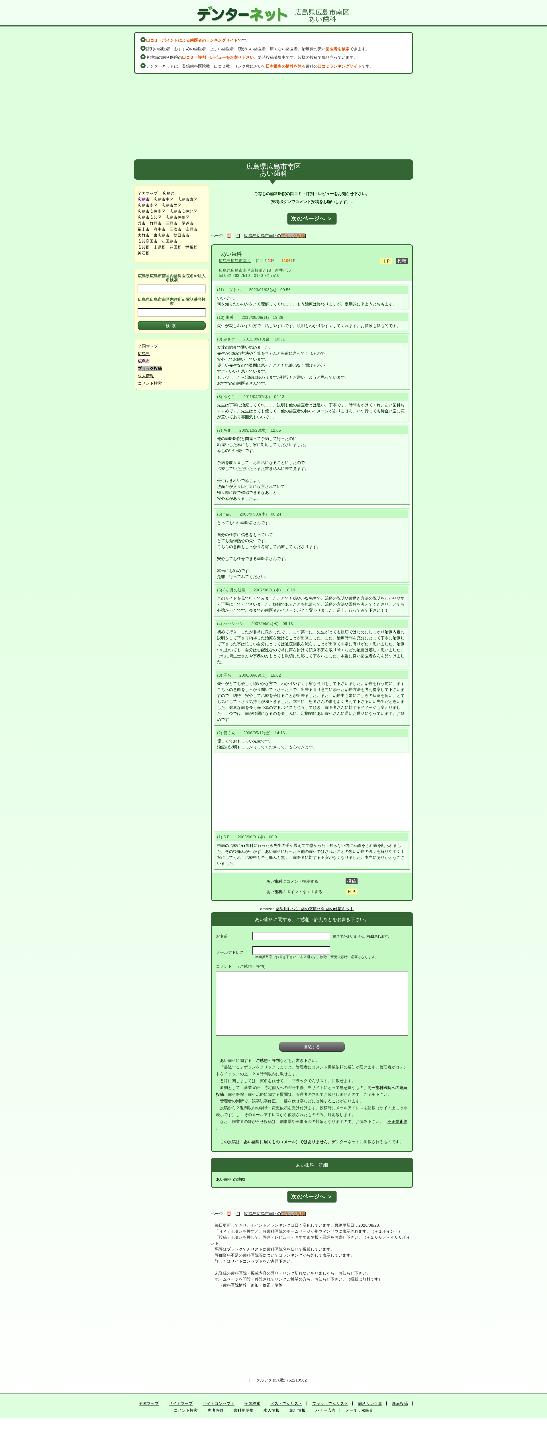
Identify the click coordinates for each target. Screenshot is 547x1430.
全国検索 (252, 1403)
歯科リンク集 (370, 1403)
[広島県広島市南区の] (275, 235)
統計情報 (297, 1410)
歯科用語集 (244, 1410)
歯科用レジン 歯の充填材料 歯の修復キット (315, 909)
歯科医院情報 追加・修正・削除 (253, 1285)
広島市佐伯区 (177, 217)
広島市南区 (148, 205)
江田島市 (169, 241)
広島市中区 (164, 199)
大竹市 (144, 235)
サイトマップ (181, 1403)
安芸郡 (144, 247)
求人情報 (146, 376)
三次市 (175, 229)
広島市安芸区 (150, 217)
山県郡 (160, 247)
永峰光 (367, 1410)
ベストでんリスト (286, 1403)
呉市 (142, 223)
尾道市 (187, 223)
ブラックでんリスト (245, 1249)
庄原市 (191, 229)
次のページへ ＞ (312, 218)
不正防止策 (397, 1121)
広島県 (169, 193)
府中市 (160, 229)
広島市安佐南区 (152, 211)
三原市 (171, 223)
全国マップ (148, 193)
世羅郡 (191, 247)
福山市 (144, 229)
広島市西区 (171, 205)
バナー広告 (325, 1410)
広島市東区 (187, 199)
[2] (237, 235)
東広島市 (162, 235)
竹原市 (156, 223)
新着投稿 (400, 1403)
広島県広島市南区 (235, 260)
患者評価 (216, 1410)
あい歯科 (231, 254)
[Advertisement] (273, 117)
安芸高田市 (148, 241)
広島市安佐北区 (183, 211)
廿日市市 (181, 235)
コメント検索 (150, 383)
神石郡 (144, 253)
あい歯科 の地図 (230, 1179)
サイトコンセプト (247, 1261)
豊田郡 (175, 247)
